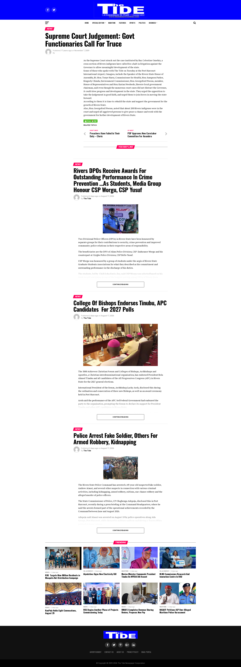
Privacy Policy (132, 652)
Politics (142, 22)
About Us (120, 652)
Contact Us (109, 652)
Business (152, 22)
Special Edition (98, 22)
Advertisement (95, 652)
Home (87, 22)
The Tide (87, 199)
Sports (132, 22)
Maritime (111, 22)
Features (122, 22)
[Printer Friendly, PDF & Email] (90, 121)
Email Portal (146, 652)
